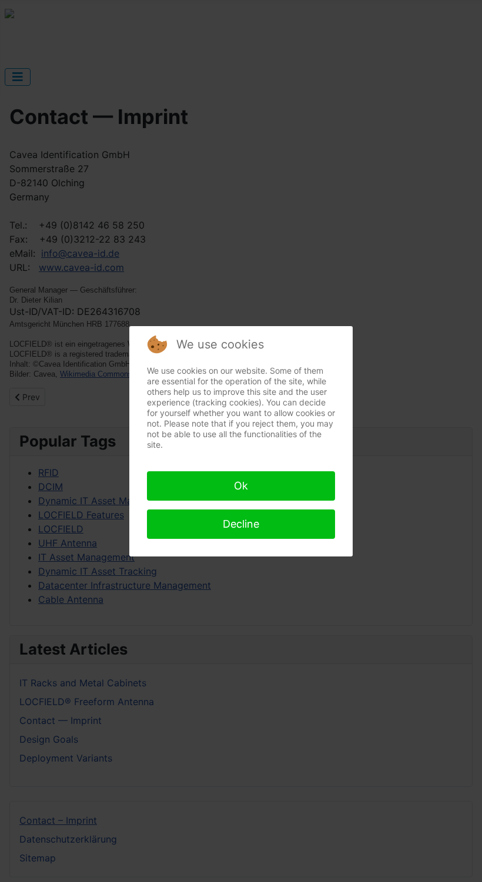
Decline (241, 524)
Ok (241, 485)
